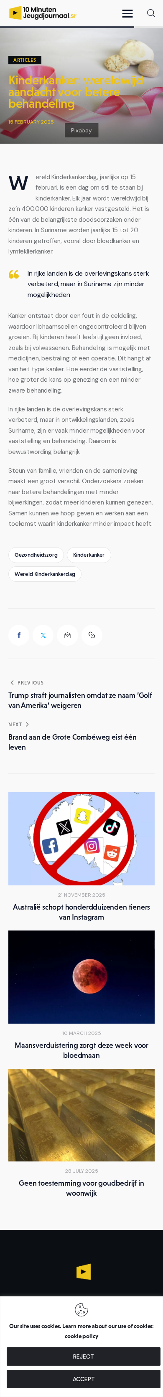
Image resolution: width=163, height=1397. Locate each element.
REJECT (83, 1356)
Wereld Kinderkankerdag (45, 574)
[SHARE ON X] (43, 635)
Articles (24, 60)
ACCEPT (84, 1379)
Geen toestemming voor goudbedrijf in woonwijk (81, 1188)
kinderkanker (89, 555)
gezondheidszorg (36, 555)
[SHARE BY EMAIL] (67, 635)
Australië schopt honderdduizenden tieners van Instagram (81, 912)
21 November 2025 (81, 895)
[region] (81, 1346)
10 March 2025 (81, 1033)
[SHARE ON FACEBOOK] (18, 635)
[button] (129, 13)
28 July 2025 (81, 1171)
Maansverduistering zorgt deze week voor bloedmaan (81, 1050)
